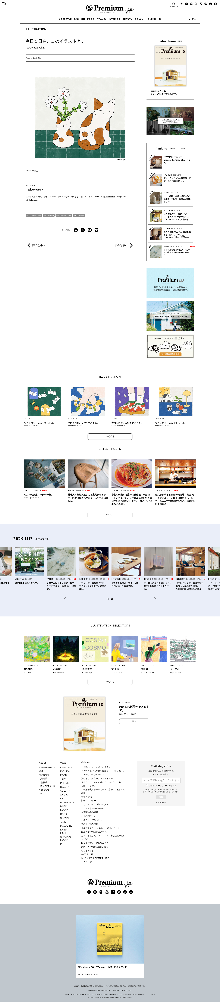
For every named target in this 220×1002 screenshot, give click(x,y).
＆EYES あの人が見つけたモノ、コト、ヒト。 (103, 770)
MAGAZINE (66, 825)
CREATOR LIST (173, 6)
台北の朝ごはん (88, 816)
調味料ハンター (88, 800)
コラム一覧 (86, 862)
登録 (161, 797)
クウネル (120, 994)
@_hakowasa (109, 196)
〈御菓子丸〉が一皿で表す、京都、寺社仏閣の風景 (103, 791)
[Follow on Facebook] (215, 3)
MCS (153, 994)
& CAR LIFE (87, 854)
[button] (66, 598)
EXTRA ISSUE (63, 831)
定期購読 (43, 778)
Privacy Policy (115, 997)
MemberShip (47, 786)
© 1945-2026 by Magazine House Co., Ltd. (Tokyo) (109, 990)
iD (159, 19)
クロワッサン (97, 994)
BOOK (63, 814)
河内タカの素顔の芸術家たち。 (96, 846)
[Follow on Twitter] (186, 3)
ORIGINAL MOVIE (65, 839)
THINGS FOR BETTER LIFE (95, 766)
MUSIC (63, 806)
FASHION (79, 19)
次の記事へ (121, 245)
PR (61, 844)
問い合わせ (44, 774)
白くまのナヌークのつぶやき (95, 842)
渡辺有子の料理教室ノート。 (95, 831)
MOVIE (64, 810)
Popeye (128, 994)
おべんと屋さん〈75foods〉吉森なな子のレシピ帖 (103, 837)
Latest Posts (110, 448)
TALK (63, 822)
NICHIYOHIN (67, 802)
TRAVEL (101, 19)
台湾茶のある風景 (89, 812)
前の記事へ (39, 245)
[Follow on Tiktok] (201, 3)
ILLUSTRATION (36, 29)
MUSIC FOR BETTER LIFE (95, 858)
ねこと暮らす (87, 850)
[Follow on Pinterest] (210, 3)
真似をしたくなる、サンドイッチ (97, 778)
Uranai (64, 818)
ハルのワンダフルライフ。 (93, 774)
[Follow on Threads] (191, 3)
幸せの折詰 (86, 796)
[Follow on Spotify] (205, 3)
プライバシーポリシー (170, 790)
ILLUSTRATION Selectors (110, 625)
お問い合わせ (127, 997)
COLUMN (140, 19)
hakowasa (34, 187)
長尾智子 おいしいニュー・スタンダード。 (101, 827)
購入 (134, 721)
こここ (147, 994)
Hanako (112, 994)
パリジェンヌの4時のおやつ (94, 804)
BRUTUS (74, 994)
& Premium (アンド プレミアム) (110, 8)
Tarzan (134, 994)
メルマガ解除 (161, 802)
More (110, 436)
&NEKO (152, 19)
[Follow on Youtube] (196, 3)
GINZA (105, 994)
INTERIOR (114, 19)
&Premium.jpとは (47, 769)
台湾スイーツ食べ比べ (91, 820)
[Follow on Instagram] (181, 3)
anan (67, 994)
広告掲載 (43, 782)
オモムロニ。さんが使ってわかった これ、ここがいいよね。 (103, 784)
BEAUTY (127, 19)
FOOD (91, 19)
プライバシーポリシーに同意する (162, 786)
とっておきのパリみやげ (92, 808)
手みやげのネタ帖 (89, 824)
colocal (141, 994)
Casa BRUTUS (85, 994)
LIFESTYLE (65, 19)
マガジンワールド (94, 997)
